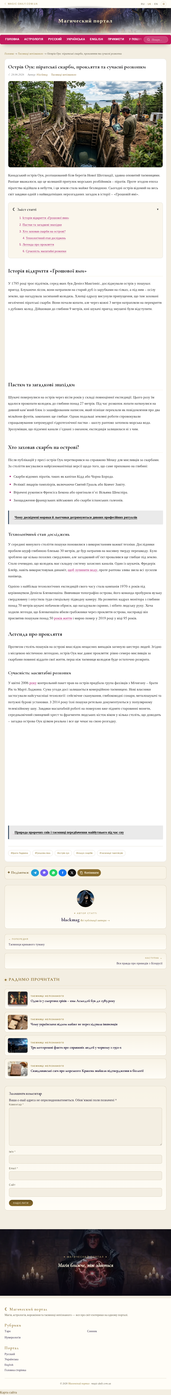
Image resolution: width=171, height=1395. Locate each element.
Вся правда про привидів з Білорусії (139, 961)
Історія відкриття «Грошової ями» (46, 218)
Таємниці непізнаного (30, 53)
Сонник (92, 1331)
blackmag (42, 74)
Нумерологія (12, 1337)
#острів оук (63, 853)
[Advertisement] (85, 343)
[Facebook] (63, 872)
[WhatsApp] (53, 872)
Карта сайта (8, 1392)
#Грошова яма (42, 853)
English (96, 39)
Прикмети (116, 39)
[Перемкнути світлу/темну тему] (163, 4)
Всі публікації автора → (95, 920)
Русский (55, 39)
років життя (63, 618)
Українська (76, 39)
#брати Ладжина (19, 853)
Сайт (12, 1185)
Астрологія (33, 39)
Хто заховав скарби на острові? (44, 231)
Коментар (16, 1104)
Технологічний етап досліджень (46, 238)
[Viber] (44, 872)
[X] (72, 873)
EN (156, 4)
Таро (8, 1331)
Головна (12, 39)
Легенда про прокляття (38, 244)
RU (143, 4)
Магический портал (85, 20)
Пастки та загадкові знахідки (42, 225)
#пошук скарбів (84, 853)
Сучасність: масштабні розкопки (46, 251)
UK (149, 4)
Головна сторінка (15, 1370)
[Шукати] (148, 39)
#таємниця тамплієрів (111, 853)
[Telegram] (35, 872)
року (33, 682)
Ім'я (12, 1152)
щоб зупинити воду (82, 569)
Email (13, 1168)
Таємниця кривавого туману (27, 942)
